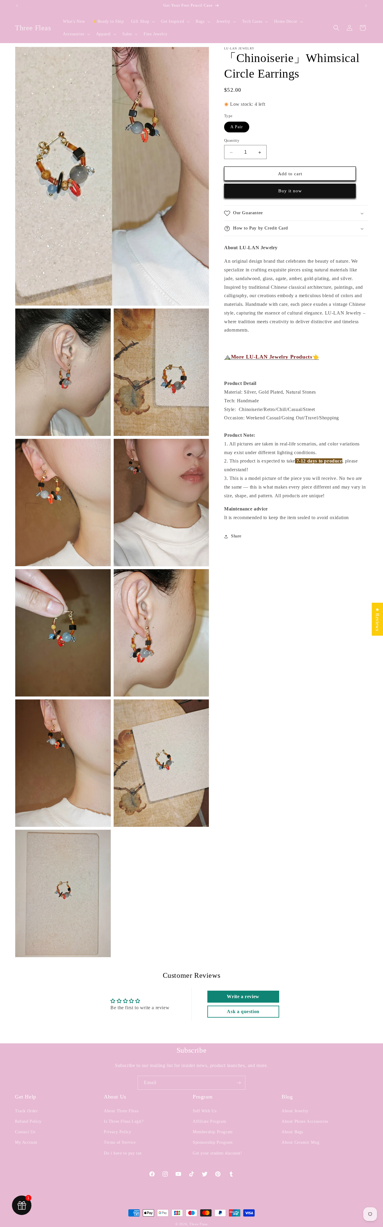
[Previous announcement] (17, 5)
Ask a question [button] (243, 1011)
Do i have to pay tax (123, 1153)
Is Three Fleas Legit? (124, 1121)
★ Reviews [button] (377, 619)
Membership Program (213, 1132)
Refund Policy (28, 1121)
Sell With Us (204, 1111)
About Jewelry (295, 1111)
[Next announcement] (366, 5)
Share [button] (236, 536)
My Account (26, 1142)
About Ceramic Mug (300, 1142)
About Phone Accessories (305, 1121)
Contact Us (25, 1132)
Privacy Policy (117, 1132)
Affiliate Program (209, 1121)
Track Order (26, 1111)
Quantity (231, 140)
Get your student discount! (217, 1153)
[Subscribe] (238, 1083)
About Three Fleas (121, 1111)
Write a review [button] (243, 996)
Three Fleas (198, 1224)
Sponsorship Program (212, 1142)
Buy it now (290, 191)
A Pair (236, 127)
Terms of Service (120, 1142)
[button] (142, 21)
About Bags (292, 1132)
